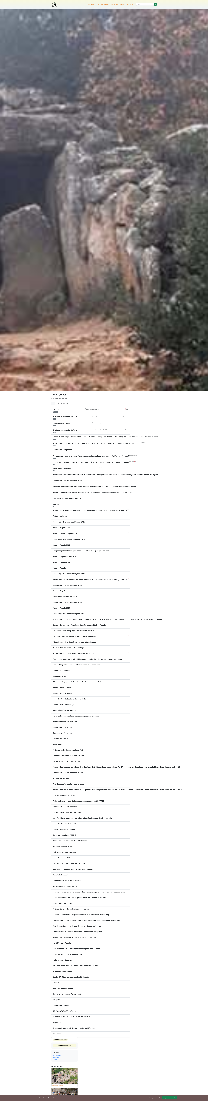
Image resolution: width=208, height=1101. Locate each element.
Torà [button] (97, 4)
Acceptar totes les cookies (169, 1097)
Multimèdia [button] (114, 4)
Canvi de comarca (57, 1055)
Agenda (122, 4)
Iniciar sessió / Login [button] (65, 1045)
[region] (104, 1098)
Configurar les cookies (155, 1097)
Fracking (55, 1059)
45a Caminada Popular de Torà (58, 1085)
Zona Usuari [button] (129, 4)
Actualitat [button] (91, 4)
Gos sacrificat (56, 1057)
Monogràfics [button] (105, 4)
